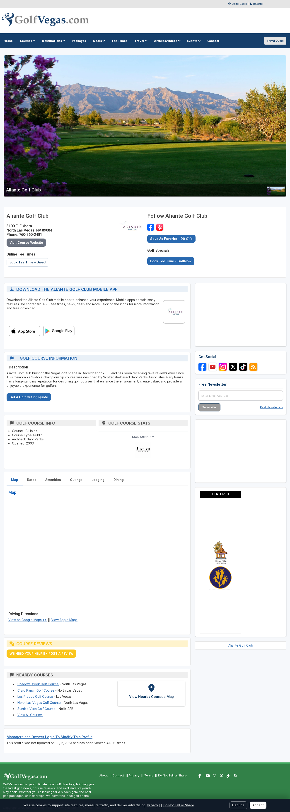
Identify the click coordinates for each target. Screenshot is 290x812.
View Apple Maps (64, 620)
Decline (238, 805)
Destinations (52, 41)
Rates (31, 480)
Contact (118, 775)
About (103, 775)
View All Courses (30, 715)
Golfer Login (239, 3)
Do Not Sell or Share (172, 775)
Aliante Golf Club (240, 645)
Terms (148, 775)
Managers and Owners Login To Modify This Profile (49, 737)
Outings (76, 480)
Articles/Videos (165, 41)
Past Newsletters (271, 407)
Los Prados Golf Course (35, 696)
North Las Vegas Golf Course (39, 703)
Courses (26, 41)
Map (14, 480)
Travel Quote (275, 41)
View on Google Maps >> (27, 620)
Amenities (53, 480)
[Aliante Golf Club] (276, 193)
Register (258, 3)
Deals (97, 41)
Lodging (98, 480)
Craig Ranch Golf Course (35, 690)
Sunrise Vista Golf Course (36, 709)
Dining (119, 480)
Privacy (134, 775)
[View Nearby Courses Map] (151, 693)
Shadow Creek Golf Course (38, 684)
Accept (258, 805)
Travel (139, 41)
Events (192, 41)
